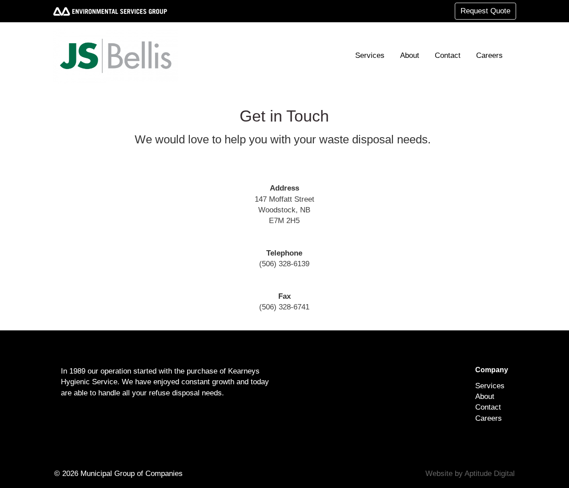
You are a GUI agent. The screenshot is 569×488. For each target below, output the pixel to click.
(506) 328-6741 (284, 307)
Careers (489, 55)
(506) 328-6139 (284, 264)
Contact (448, 55)
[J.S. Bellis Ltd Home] (119, 55)
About (409, 55)
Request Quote (485, 11)
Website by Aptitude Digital (470, 473)
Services (370, 55)
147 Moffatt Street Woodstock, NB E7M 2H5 (284, 210)
